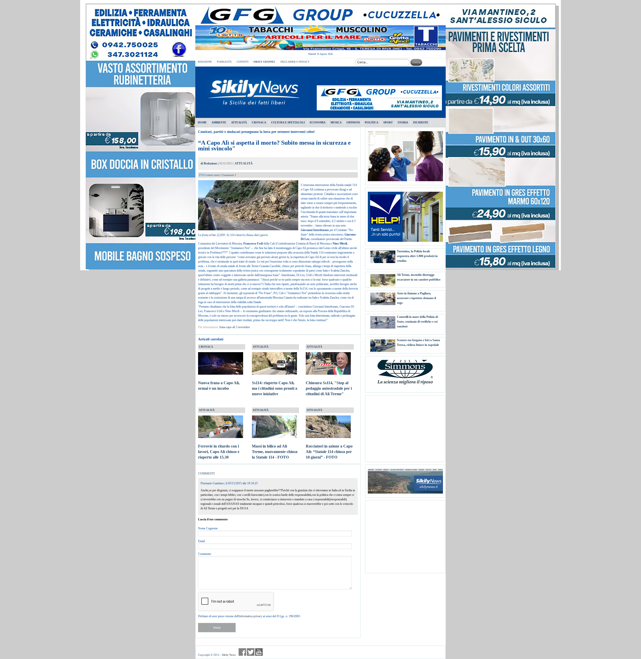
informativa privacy (250, 616)
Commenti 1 (229, 174)
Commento (204, 554)
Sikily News (229, 654)
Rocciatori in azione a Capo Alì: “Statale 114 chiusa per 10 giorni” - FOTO (329, 451)
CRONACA (206, 346)
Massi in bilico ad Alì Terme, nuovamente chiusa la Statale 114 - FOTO (274, 451)
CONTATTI (242, 61)
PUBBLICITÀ (224, 61)
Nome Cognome (208, 528)
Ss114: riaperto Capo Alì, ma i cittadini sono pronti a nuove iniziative (274, 388)
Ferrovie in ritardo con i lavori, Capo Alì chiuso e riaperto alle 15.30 (218, 451)
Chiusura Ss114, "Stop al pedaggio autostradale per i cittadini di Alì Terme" (329, 388)
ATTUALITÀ (244, 163)
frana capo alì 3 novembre (234, 327)
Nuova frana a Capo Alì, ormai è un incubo (219, 385)
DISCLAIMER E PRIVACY (294, 61)
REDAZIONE (205, 61)
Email (201, 541)
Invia (216, 627)
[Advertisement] (405, 426)
